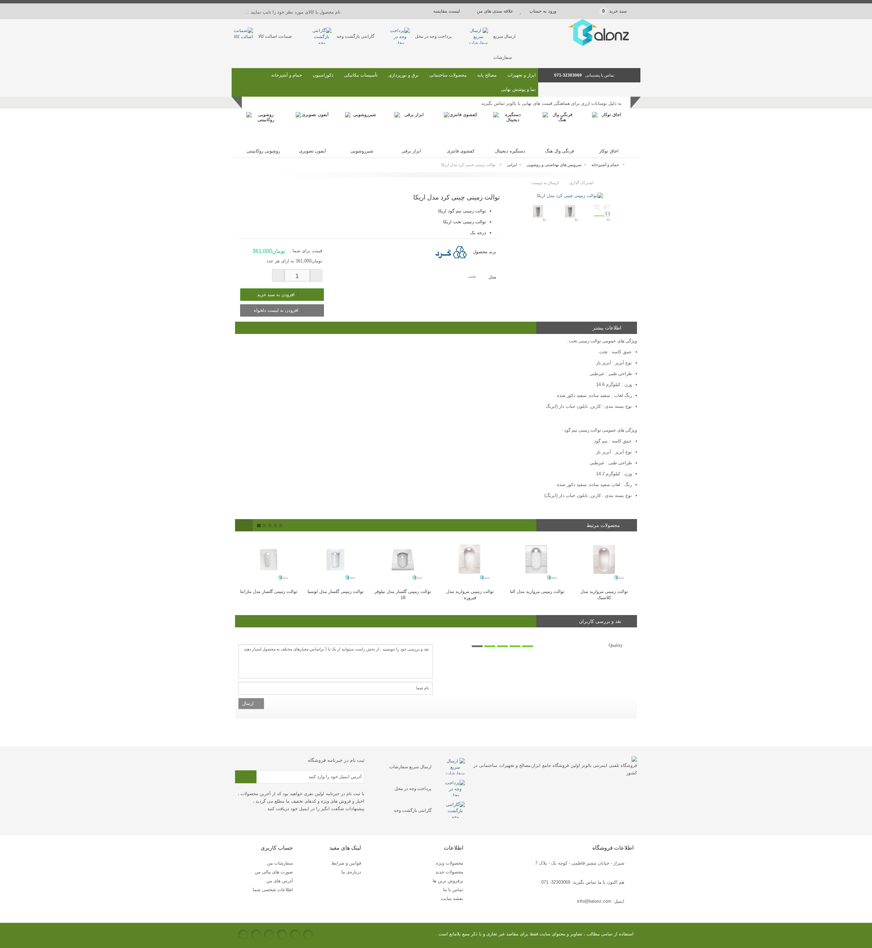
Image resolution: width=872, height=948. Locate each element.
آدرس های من (279, 880)
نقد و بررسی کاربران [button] (600, 621)
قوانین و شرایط (346, 863)
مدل (491, 276)
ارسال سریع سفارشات (410, 766)
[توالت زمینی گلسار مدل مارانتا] (264, 560)
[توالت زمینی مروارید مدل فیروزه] (465, 560)
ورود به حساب (542, 11)
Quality (616, 645)
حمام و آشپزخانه (286, 75)
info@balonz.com (594, 901)
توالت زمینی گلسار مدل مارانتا (264, 591)
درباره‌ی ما (351, 871)
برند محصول (484, 251)
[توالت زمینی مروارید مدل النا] (532, 560)
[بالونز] (589, 44)
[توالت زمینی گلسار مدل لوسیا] (331, 560)
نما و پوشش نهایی (518, 89)
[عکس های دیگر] (520, 209)
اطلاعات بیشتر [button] (607, 328)
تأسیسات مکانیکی (361, 75)
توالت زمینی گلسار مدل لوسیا (331, 591)
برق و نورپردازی (403, 75)
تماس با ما (453, 889)
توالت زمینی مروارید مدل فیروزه (465, 594)
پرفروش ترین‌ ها (448, 880)
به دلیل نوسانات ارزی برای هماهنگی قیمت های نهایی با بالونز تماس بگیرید (551, 103)
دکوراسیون (323, 75)
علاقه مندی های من (495, 11)
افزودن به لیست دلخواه (277, 310)
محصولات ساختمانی (448, 75)
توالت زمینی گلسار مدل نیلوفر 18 (398, 594)
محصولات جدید (449, 871)
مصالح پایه (487, 75)
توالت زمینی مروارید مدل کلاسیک (599, 594)
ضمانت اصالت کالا (275, 36)
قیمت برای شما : (306, 250)
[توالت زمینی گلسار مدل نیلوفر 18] (398, 560)
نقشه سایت (452, 898)
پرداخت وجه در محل (433, 36)
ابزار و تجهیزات (521, 75)
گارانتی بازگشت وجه (355, 36)
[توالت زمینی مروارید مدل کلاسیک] (599, 560)
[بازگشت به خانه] (632, 165)
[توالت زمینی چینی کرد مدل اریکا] (570, 195)
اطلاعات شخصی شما (273, 889)
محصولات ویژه (449, 863)
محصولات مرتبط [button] (604, 525)
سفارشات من (280, 863)
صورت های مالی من (274, 871)
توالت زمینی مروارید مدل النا (532, 591)
